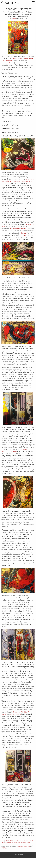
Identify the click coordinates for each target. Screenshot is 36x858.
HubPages (4, 848)
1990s (7, 841)
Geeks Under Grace (24, 846)
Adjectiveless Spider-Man (20, 841)
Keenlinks (20, 854)
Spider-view (16, 842)
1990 (11, 841)
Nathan (13, 18)
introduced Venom (7, 63)
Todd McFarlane (25, 842)
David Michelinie (15, 714)
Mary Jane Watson (7, 842)
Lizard (30, 841)
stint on (18, 229)
